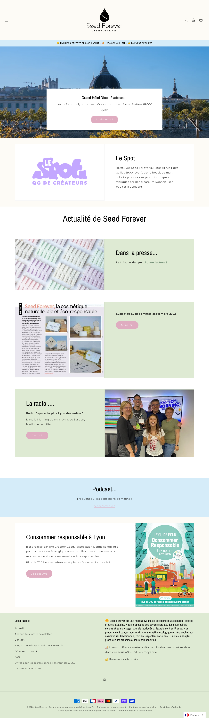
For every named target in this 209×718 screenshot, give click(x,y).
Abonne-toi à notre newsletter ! (34, 634)
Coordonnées (145, 710)
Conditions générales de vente (100, 710)
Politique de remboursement (111, 707)
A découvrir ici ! (104, 506)
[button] (6, 20)
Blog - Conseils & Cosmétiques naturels (39, 645)
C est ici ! (37, 435)
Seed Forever (41, 707)
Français (194, 715)
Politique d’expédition (71, 710)
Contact (19, 639)
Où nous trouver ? (26, 651)
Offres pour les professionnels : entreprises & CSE (45, 662)
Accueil (19, 628)
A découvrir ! (104, 119)
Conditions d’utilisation (171, 707)
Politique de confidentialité (143, 707)
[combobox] (194, 715)
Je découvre (39, 573)
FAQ (17, 657)
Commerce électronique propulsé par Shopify (71, 707)
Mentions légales (127, 710)
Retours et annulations (29, 668)
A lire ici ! (127, 325)
